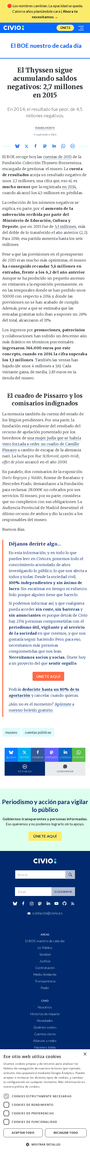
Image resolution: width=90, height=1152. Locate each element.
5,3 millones (65, 226)
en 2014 (69, 186)
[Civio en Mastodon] (40, 903)
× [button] (85, 1054)
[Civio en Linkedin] (48, 904)
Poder (45, 988)
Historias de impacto (45, 1014)
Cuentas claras (45, 1034)
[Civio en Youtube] (56, 903)
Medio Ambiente (45, 974)
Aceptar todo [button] (23, 1133)
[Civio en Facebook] (23, 904)
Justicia (44, 961)
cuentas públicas (38, 732)
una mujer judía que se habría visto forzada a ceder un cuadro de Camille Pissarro (41, 444)
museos (11, 732)
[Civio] (13, 28)
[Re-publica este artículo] (72, 146)
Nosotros (45, 1007)
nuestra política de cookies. (21, 1087)
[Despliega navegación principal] (81, 28)
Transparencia (45, 981)
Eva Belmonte (45, 127)
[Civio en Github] (64, 903)
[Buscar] (70, 874)
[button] (45, 1144)
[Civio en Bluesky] (15, 904)
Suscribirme (63, 891)
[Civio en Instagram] (31, 904)
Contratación (45, 968)
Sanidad (45, 954)
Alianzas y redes (45, 1041)
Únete (65, 28)
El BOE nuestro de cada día (44, 941)
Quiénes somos (45, 1027)
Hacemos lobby (45, 1047)
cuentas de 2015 (57, 156)
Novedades (45, 1020)
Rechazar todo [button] (66, 1133)
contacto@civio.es (47, 913)
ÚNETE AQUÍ (48, 676)
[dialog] (45, 1100)
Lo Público (45, 948)
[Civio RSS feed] (73, 904)
